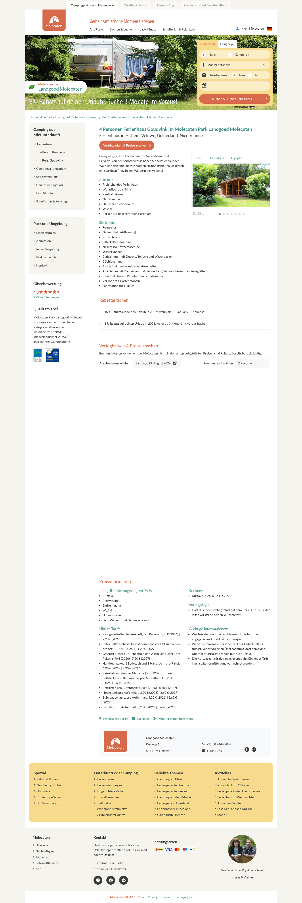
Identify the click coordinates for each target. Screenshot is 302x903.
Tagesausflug (165, 5)
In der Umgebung (48, 249)
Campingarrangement (51, 168)
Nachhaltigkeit (46, 851)
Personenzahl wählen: (228, 365)
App (38, 869)
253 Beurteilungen (46, 297)
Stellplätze (104, 803)
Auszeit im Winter (229, 803)
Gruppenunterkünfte (111, 815)
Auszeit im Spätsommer (233, 779)
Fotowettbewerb (47, 863)
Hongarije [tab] (227, 44)
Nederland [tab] (207, 44)
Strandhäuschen (108, 797)
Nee (242, 75)
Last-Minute (148, 29)
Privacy (152, 897)
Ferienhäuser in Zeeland (173, 809)
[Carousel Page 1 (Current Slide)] (220, 214)
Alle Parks (97, 29)
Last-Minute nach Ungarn (234, 809)
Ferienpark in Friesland (173, 803)
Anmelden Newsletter (111, 869)
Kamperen (239, 54)
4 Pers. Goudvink (51, 160)
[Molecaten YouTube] (123, 880)
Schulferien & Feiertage (178, 29)
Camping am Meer (169, 779)
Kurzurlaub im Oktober (233, 785)
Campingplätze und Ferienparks (93, 5)
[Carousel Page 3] (228, 214)
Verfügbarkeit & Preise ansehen (125, 145)
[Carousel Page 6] (240, 214)
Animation (43, 241)
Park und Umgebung (50, 223)
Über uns (42, 845)
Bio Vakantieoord (49, 803)
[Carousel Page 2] (224, 214)
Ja (256, 75)
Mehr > (222, 815)
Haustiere (43, 791)
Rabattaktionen (47, 779)
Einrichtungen (46, 232)
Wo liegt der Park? (115, 718)
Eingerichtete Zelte (110, 791)
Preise (166, 897)
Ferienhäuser (106, 779)
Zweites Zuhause (135, 5)
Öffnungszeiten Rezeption (175, 718)
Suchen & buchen (122, 29)
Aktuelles (42, 857)
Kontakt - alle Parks (109, 863)
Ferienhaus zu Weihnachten (236, 797)
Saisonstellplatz (46, 177)
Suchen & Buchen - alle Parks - (233, 99)
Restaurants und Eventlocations (205, 5)
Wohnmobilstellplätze (112, 809)
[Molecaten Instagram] (254, 750)
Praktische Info (46, 257)
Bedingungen (184, 897)
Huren (212, 54)
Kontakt (41, 265)
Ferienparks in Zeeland (173, 791)
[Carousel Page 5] (236, 214)
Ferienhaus (44, 144)
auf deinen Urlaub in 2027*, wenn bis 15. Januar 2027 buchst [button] (154, 312)
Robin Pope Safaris (50, 797)
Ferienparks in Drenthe (173, 785)
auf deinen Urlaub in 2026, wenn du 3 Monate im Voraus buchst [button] (155, 323)
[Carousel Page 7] (244, 214)
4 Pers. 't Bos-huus (52, 152)
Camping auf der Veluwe (174, 797)
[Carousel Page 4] (232, 214)
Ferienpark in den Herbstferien (238, 791)
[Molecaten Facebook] (247, 750)
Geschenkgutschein (50, 785)
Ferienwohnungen (109, 785)
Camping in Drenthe (171, 815)
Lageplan (142, 718)
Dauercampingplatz (49, 185)
